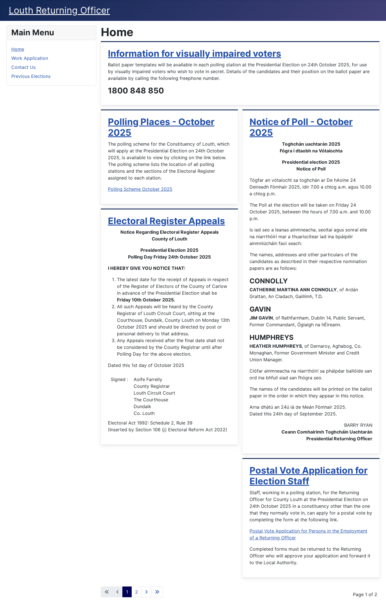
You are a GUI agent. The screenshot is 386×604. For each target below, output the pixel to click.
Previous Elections (31, 76)
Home (17, 49)
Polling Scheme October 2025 (140, 189)
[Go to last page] (157, 592)
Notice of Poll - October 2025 (301, 127)
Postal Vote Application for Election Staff (309, 476)
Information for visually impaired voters (194, 53)
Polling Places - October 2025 (161, 127)
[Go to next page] (146, 592)
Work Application (29, 58)
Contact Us (23, 67)
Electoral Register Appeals (166, 220)
